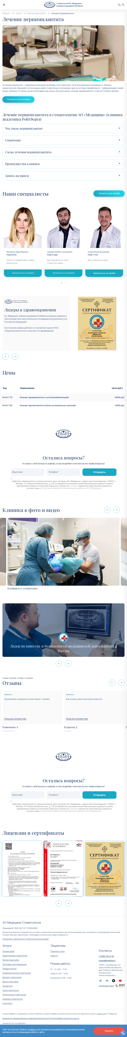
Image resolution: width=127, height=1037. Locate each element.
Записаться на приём (23, 273)
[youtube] (120, 980)
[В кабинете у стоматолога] (63, 552)
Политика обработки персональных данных (64, 1018)
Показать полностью (15, 718)
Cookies (32, 1029)
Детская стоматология (11, 977)
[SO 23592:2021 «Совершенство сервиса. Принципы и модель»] (63, 869)
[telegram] (100, 980)
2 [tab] (65, 283)
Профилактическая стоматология (16, 973)
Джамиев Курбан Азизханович (59, 252)
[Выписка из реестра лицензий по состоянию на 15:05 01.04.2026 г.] (22, 869)
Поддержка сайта (106, 986)
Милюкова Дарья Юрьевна (17, 252)
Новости (54, 956)
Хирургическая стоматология (14, 956)
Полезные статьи (57, 951)
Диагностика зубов (10, 982)
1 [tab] (61, 283)
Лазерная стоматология (12, 999)
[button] (15, 356)
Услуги (7, 945)
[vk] (106, 980)
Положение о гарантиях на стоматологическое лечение (25, 939)
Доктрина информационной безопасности (35, 1018)
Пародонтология (9, 969)
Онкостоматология (10, 990)
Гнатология (7, 1003)
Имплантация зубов (10, 960)
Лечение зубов (8, 951)
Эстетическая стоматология (14, 995)
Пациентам (57, 945)
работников (101, 1014)
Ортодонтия (7, 986)
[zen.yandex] (113, 980)
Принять (109, 1031)
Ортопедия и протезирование (14, 964)
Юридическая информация (11, 1018)
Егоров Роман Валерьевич (98, 252)
